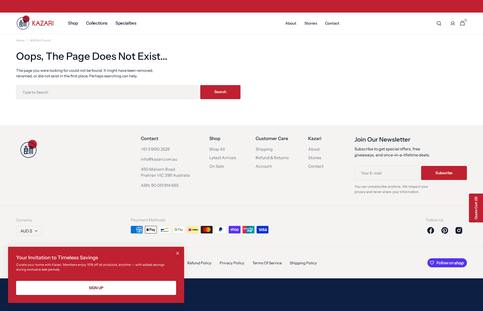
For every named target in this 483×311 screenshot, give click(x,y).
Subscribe (444, 172)
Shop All (217, 149)
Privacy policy (232, 263)
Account (264, 166)
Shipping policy (303, 263)
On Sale (216, 166)
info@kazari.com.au (159, 159)
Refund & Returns (272, 157)
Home (20, 40)
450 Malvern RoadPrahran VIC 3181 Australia (165, 172)
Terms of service (267, 263)
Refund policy (199, 263)
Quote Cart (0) (476, 208)
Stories (314, 157)
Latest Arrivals (222, 157)
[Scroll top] (477, 305)
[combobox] (107, 92)
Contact (316, 166)
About (314, 149)
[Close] (178, 253)
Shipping (264, 149)
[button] (439, 23)
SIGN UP (96, 287)
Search (220, 91)
